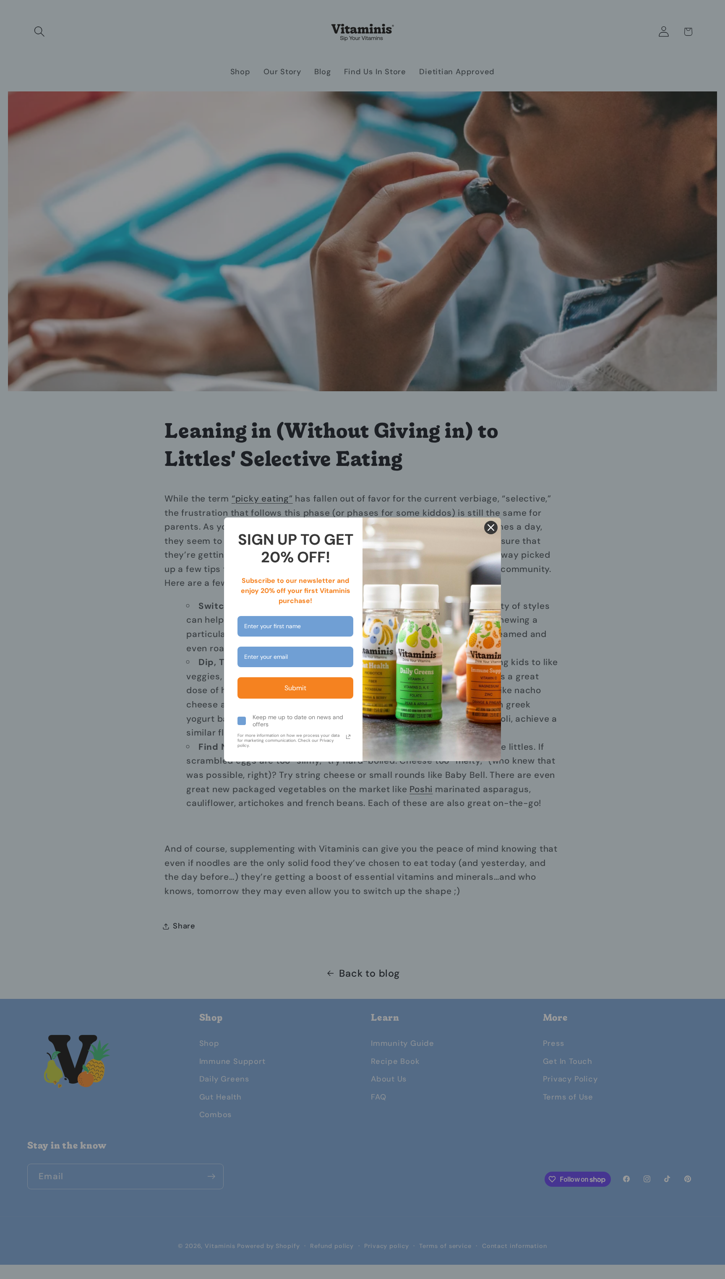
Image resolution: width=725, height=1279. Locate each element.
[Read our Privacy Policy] (348, 737)
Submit (295, 688)
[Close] (491, 527)
